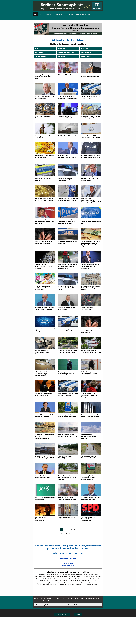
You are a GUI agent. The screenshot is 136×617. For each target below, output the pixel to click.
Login (97, 18)
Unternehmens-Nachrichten (83, 14)
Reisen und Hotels (38, 18)
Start (35, 14)
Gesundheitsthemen (51, 18)
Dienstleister (63, 18)
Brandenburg (49, 14)
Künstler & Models (74, 18)
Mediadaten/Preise (88, 18)
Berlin (41, 14)
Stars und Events (69, 14)
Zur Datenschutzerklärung (62, 614)
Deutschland (59, 14)
